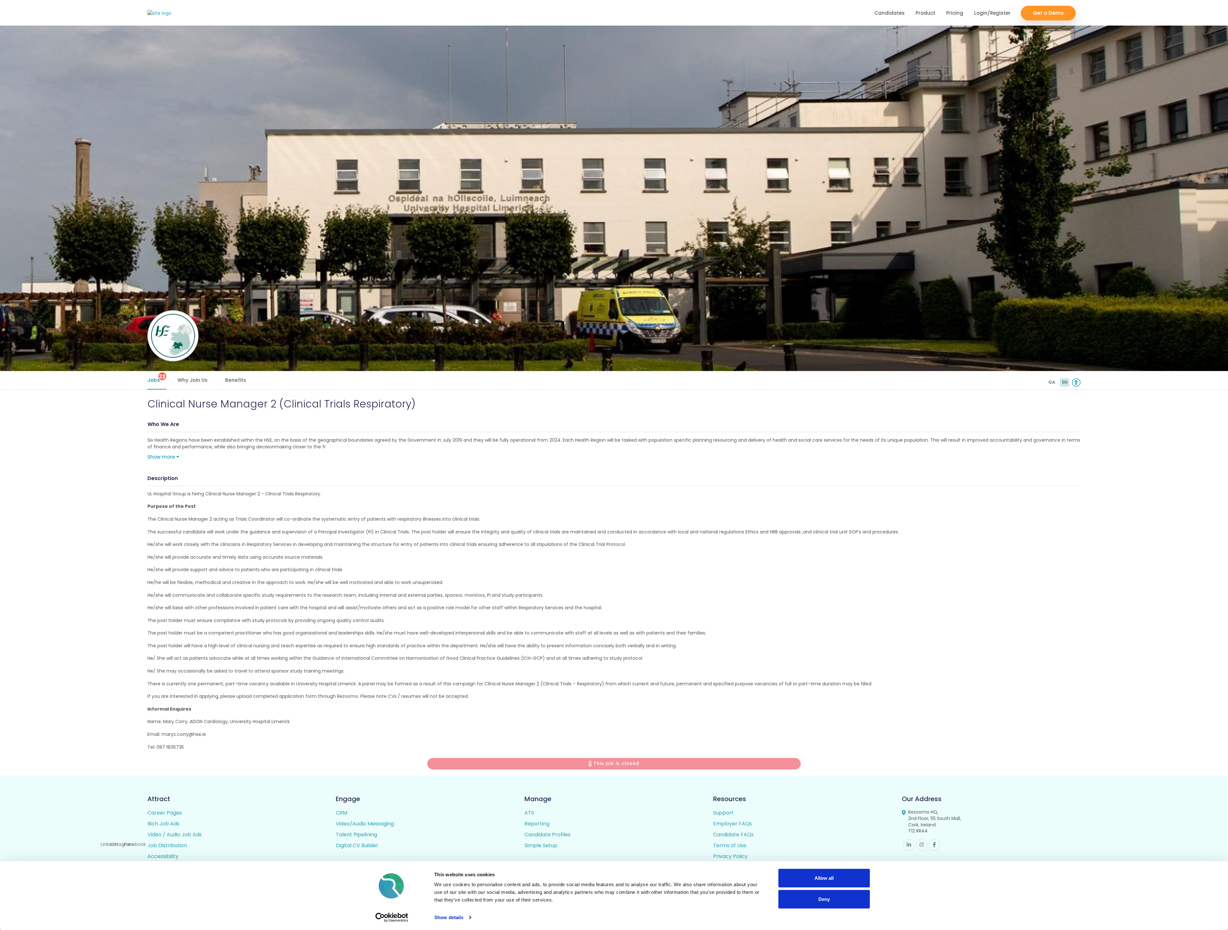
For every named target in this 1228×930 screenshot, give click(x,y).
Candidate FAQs (733, 834)
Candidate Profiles (547, 834)
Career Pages (164, 812)
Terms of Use (729, 845)
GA (1051, 382)
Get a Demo (1048, 13)
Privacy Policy (730, 856)
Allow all (824, 878)
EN (1064, 382)
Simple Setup (540, 845)
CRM (341, 812)
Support (723, 812)
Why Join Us (192, 380)
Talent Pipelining (356, 834)
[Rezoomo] (159, 13)
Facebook (934, 844)
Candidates (889, 13)
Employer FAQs (732, 823)
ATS (529, 812)
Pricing (954, 13)
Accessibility (162, 856)
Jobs (156, 378)
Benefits (235, 380)
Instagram (921, 844)
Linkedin (909, 844)
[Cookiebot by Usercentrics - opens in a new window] (392, 917)
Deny (824, 899)
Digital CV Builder (357, 845)
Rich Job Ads (163, 823)
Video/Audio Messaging (365, 823)
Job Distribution (167, 845)
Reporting (536, 823)
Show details (448, 917)
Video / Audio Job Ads (174, 834)
